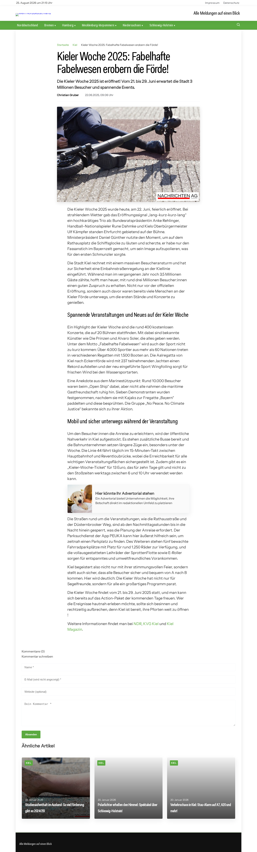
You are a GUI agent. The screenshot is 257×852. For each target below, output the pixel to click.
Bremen (49, 25)
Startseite (63, 45)
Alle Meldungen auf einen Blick (217, 13)
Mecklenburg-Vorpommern (98, 25)
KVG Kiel (151, 623)
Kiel (75, 45)
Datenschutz (231, 2)
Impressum (212, 2)
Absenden (31, 734)
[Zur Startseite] (33, 13)
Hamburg (67, 25)
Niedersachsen (132, 25)
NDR (137, 623)
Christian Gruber (68, 95)
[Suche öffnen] (238, 25)
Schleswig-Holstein (161, 25)
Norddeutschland (27, 25)
